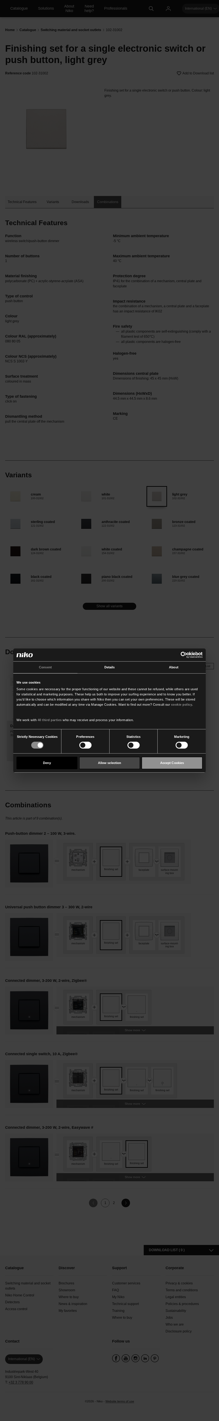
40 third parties (50, 720)
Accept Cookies (172, 763)
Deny (47, 763)
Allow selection (109, 763)
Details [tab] (109, 667)
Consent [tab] (45, 667)
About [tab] (173, 667)
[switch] (85, 745)
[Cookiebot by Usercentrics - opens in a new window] (184, 655)
